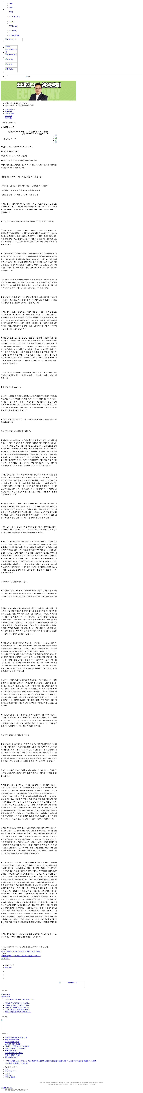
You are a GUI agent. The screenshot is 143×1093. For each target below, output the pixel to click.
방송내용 (8, 111)
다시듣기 (8, 116)
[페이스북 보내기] (56, 140)
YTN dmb (12, 31)
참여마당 (8, 118)
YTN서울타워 (14, 35)
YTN (11, 12)
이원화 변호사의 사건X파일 (15, 1048)
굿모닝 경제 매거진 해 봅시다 (16, 1037)
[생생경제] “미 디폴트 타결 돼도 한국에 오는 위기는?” (21, 956)
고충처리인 (86, 1061)
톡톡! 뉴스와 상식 (11, 1050)
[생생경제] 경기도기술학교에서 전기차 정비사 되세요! (21, 951)
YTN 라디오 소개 (12, 1061)
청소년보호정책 (60, 1061)
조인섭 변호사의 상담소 (14, 1053)
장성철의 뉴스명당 (12, 1040)
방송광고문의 (33, 1061)
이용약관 (16, 1063)
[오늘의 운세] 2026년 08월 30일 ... (17, 1003)
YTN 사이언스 (14, 17)
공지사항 (23, 1061)
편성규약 (24, 1063)
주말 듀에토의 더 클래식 (14, 1055)
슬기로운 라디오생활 (13, 1044)
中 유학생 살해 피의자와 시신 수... (17, 1005)
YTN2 (11, 21)
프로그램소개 (10, 109)
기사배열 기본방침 (74, 1061)
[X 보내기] (56, 138)
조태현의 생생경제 (12, 1042)
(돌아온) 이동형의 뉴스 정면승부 (17, 1046)
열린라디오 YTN (11, 1057)
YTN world (13, 26)
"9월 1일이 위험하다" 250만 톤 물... (18, 1012)
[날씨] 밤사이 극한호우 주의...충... (17, 1007)
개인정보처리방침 (46, 1061)
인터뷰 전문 (9, 113)
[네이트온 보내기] (56, 143)
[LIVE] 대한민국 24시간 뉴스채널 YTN (19, 999)
